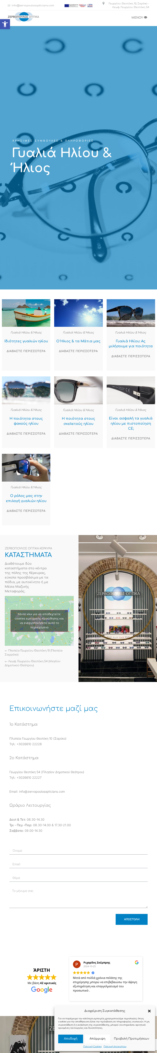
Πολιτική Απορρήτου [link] (115, 1046)
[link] (5, 24)
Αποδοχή (70, 1038)
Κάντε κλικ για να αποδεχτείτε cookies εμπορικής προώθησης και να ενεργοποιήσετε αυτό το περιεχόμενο (39, 621)
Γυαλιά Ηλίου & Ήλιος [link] (26, 332)
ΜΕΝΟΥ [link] (139, 17)
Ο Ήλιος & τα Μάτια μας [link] (78, 341)
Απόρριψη (97, 1038)
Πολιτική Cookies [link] (92, 1046)
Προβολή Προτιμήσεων (131, 1038)
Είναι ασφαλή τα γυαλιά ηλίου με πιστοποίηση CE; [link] (131, 423)
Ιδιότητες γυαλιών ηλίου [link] (26, 341)
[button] (149, 1011)
